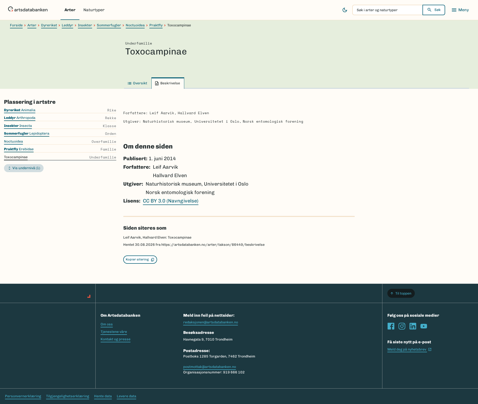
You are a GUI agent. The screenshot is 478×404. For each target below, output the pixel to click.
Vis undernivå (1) (26, 168)
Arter (69, 9)
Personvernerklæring (23, 396)
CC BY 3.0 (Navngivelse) (170, 201)
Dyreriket (49, 25)
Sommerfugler (109, 25)
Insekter (85, 25)
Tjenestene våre (114, 332)
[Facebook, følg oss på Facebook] (390, 326)
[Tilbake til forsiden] (28, 9)
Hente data (103, 396)
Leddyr (67, 25)
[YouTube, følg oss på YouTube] (423, 326)
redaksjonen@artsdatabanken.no (210, 322)
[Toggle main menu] (460, 10)
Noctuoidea (135, 25)
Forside (16, 25)
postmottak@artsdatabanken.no (209, 367)
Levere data (126, 396)
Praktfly (156, 25)
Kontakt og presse (115, 339)
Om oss (107, 324)
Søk (437, 10)
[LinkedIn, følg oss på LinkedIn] (412, 326)
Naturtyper (94, 9)
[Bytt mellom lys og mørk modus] (344, 9)
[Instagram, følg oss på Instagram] (401, 326)
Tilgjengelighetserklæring (67, 396)
